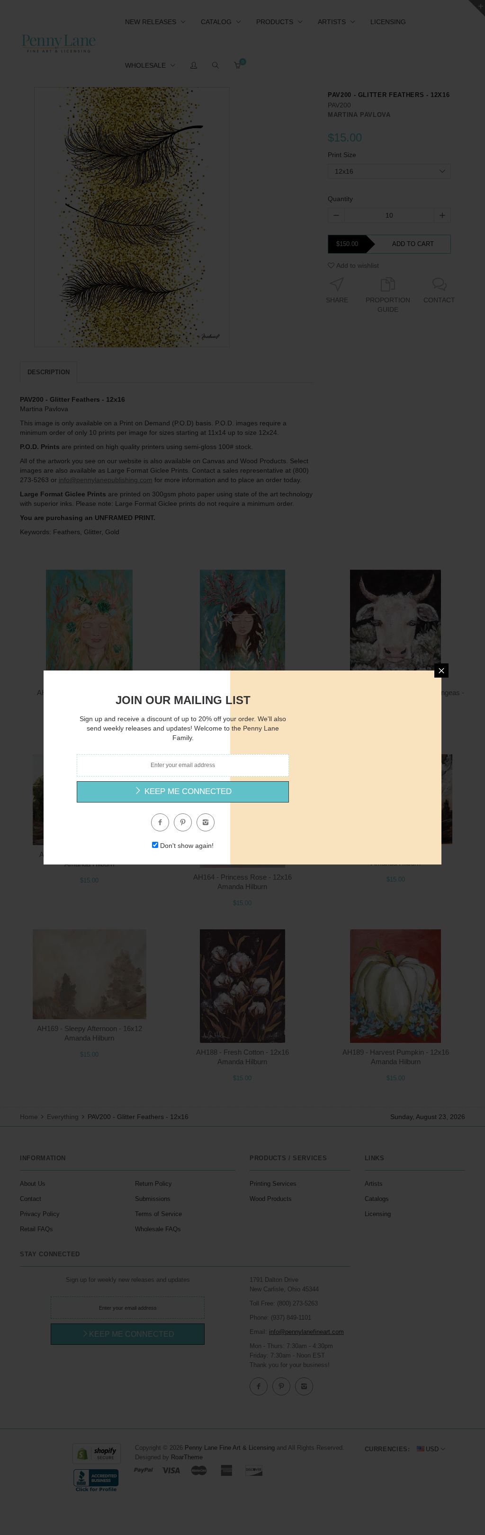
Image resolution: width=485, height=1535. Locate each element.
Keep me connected (187, 791)
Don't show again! (187, 845)
